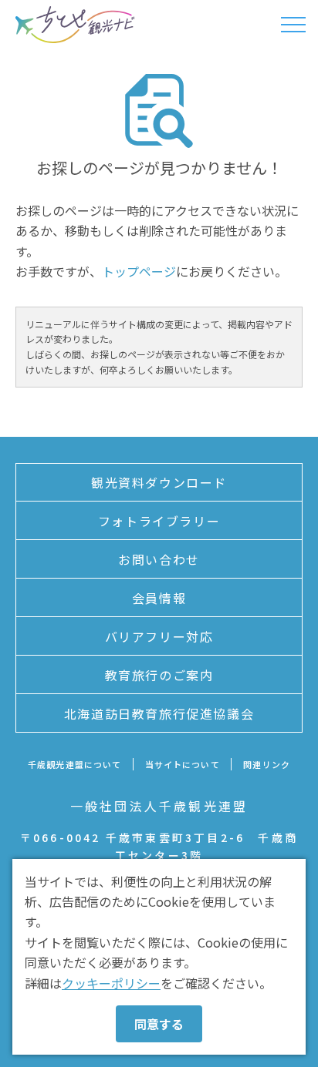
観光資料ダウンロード (159, 482)
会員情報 (159, 598)
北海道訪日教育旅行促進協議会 (159, 713)
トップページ (139, 271)
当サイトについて (182, 764)
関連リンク (266, 764)
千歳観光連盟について (74, 764)
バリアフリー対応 (159, 636)
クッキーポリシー (111, 983)
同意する (159, 1024)
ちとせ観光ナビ (74, 24)
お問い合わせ (159, 559)
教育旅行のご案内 (159, 675)
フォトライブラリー (159, 521)
